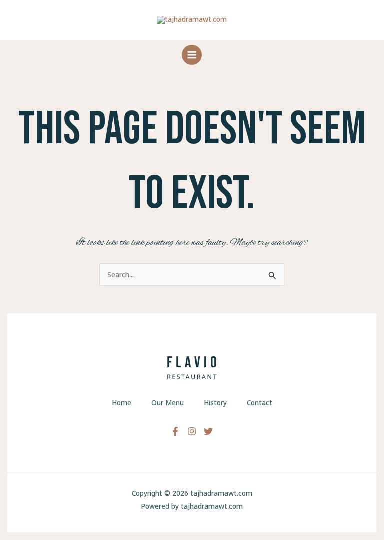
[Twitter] (208, 431)
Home (122, 403)
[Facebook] (175, 431)
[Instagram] (192, 431)
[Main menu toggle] (192, 54)
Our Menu (168, 403)
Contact (259, 403)
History (215, 403)
